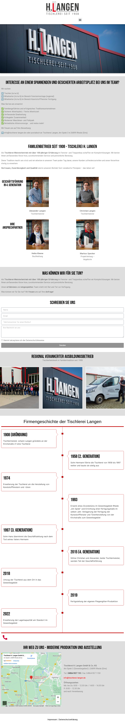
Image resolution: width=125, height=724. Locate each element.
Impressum (52, 719)
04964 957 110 (74, 673)
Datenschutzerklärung (68, 719)
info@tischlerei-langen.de (75, 678)
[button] (80, 20)
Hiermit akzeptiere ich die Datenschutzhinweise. (24, 340)
